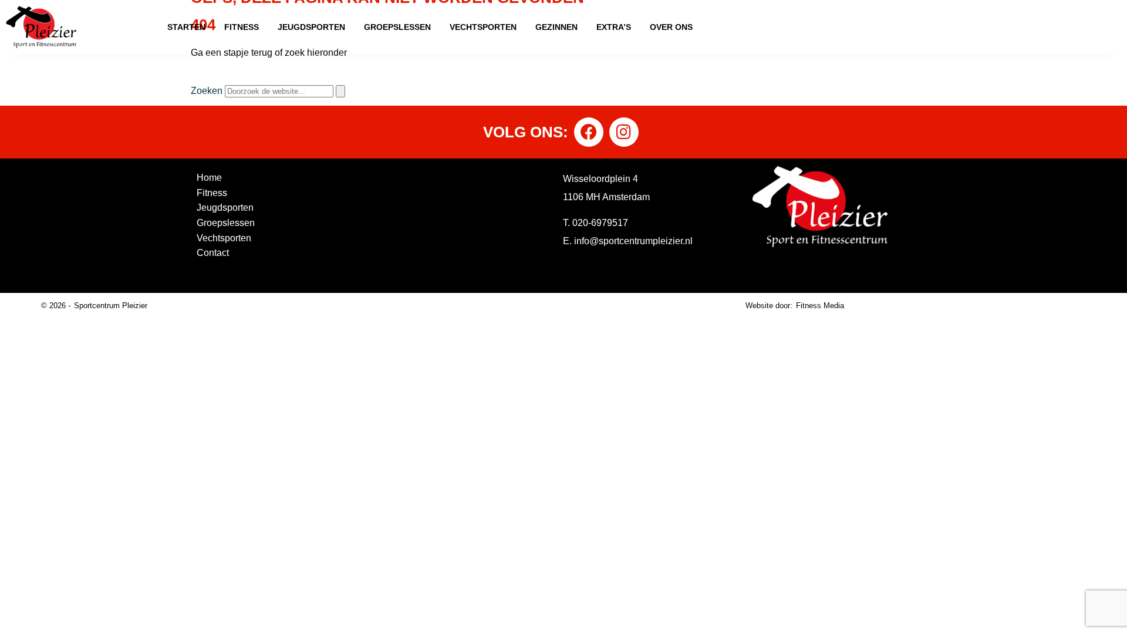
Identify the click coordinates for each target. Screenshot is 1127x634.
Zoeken (206, 91)
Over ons (671, 27)
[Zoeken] (340, 91)
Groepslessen (397, 27)
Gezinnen (556, 27)
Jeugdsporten (311, 27)
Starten (186, 27)
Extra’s (613, 27)
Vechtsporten (483, 27)
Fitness (241, 27)
